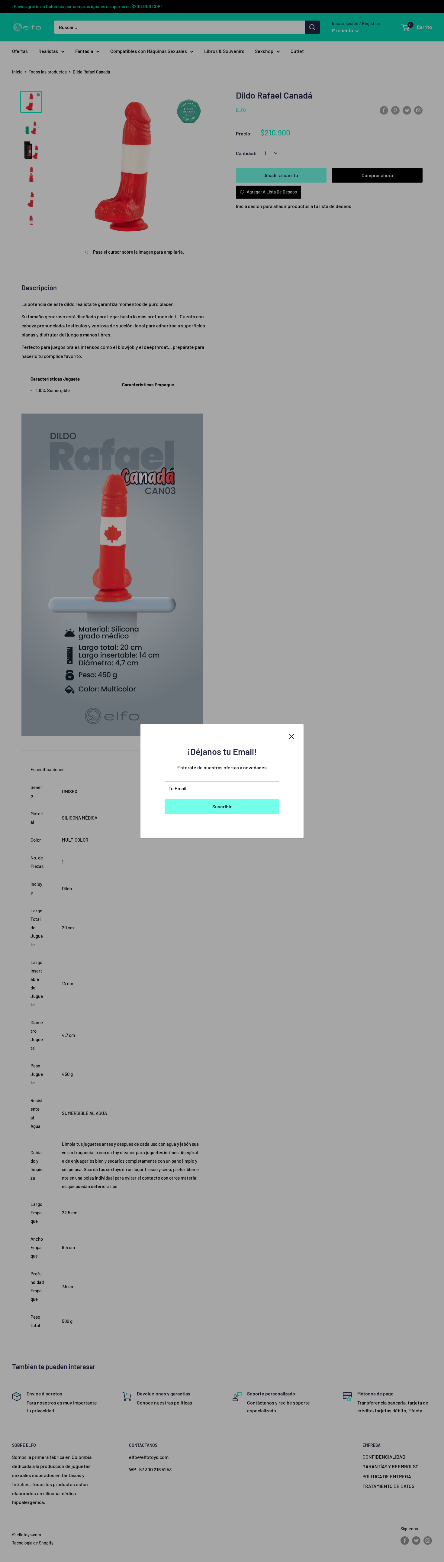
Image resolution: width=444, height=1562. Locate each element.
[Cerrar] (291, 735)
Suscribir (222, 806)
